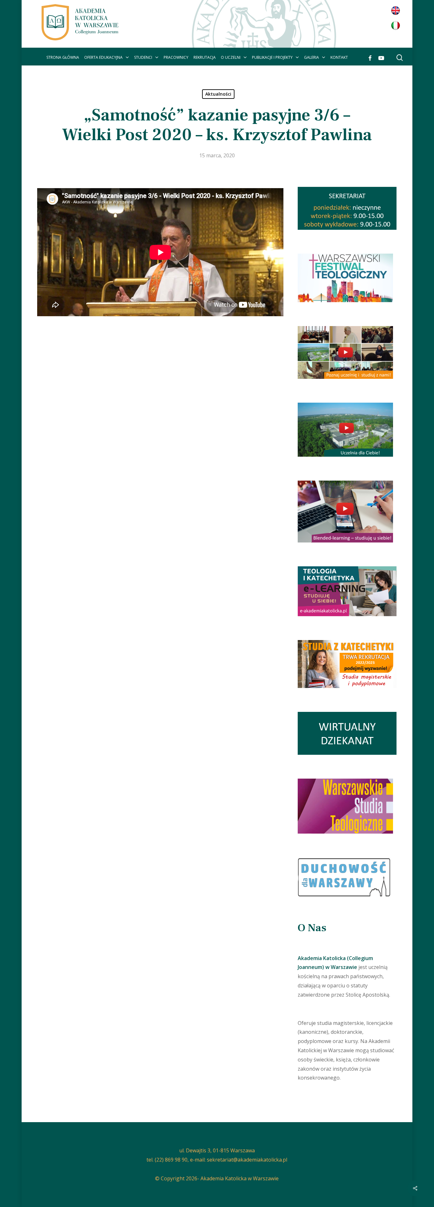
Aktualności (218, 94)
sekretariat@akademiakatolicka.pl (247, 1159)
